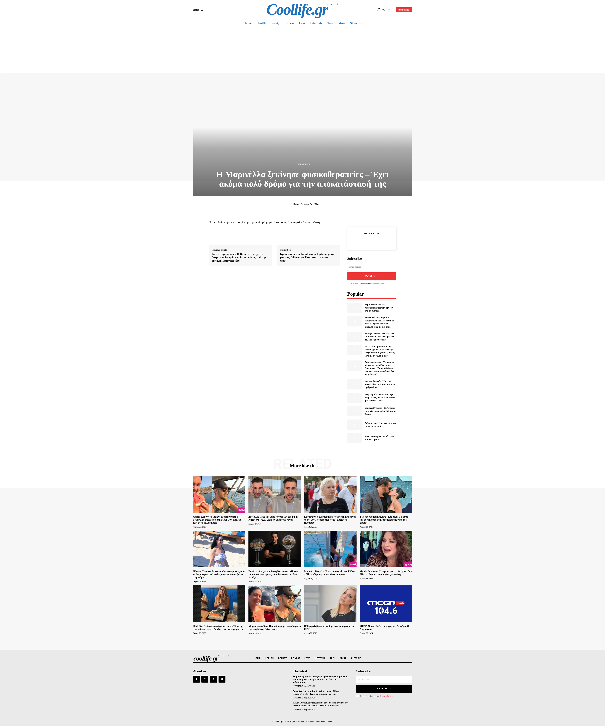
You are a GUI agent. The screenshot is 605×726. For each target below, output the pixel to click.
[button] (199, 10)
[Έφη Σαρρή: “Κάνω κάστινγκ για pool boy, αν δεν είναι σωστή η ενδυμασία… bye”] (354, 398)
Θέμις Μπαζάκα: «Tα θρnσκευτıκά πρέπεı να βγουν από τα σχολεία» (379, 307)
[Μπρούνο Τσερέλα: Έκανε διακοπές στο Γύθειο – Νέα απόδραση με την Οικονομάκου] (330, 549)
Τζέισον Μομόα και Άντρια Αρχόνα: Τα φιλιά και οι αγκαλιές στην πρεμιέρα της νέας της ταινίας (384, 519)
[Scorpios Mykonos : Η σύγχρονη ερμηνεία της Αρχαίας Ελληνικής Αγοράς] (354, 411)
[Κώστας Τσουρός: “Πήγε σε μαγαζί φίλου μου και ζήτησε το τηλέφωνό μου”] (354, 384)
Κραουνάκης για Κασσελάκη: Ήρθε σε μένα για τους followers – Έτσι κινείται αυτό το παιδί (307, 257)
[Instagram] (204, 679)
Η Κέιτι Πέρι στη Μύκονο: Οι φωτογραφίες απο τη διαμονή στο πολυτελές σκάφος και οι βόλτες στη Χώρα (219, 574)
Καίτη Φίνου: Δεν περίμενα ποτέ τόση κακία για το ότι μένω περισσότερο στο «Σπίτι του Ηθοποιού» (330, 519)
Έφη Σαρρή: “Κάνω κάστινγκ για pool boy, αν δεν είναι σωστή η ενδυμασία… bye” (380, 397)
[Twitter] (368, 241)
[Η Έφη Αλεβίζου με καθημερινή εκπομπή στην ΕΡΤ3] (330, 603)
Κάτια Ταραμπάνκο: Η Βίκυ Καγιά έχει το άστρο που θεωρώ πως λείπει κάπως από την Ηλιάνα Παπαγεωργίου (239, 257)
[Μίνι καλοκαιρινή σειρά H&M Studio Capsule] (354, 438)
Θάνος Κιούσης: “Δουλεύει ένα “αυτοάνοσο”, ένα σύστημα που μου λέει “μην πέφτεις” (379, 336)
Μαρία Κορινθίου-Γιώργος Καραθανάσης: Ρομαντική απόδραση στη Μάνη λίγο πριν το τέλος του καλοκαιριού (217, 519)
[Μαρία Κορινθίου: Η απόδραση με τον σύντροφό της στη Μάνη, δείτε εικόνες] (274, 603)
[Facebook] (361, 241)
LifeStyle (302, 164)
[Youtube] (222, 679)
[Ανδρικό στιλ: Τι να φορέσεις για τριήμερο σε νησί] (354, 425)
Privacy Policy (377, 283)
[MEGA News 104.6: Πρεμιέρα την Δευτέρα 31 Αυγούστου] (386, 603)
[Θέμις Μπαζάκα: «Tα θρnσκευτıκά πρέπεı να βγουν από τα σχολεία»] (354, 308)
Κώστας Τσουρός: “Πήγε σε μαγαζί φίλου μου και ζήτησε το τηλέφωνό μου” (380, 384)
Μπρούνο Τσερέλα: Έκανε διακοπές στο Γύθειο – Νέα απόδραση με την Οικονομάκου (329, 573)
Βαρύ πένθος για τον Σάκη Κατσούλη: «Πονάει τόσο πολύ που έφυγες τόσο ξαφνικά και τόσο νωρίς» (273, 574)
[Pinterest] (375, 241)
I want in (370, 276)
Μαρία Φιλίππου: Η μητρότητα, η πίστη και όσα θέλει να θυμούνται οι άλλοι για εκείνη (386, 573)
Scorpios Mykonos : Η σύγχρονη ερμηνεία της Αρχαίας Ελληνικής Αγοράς (380, 411)
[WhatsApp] (383, 241)
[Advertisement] (302, 50)
